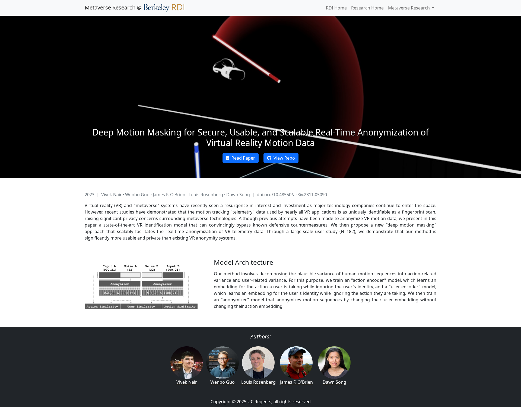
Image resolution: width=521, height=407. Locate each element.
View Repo (283, 158)
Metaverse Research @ (114, 7)
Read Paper (242, 158)
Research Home (367, 8)
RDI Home (336, 8)
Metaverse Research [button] (409, 8)
